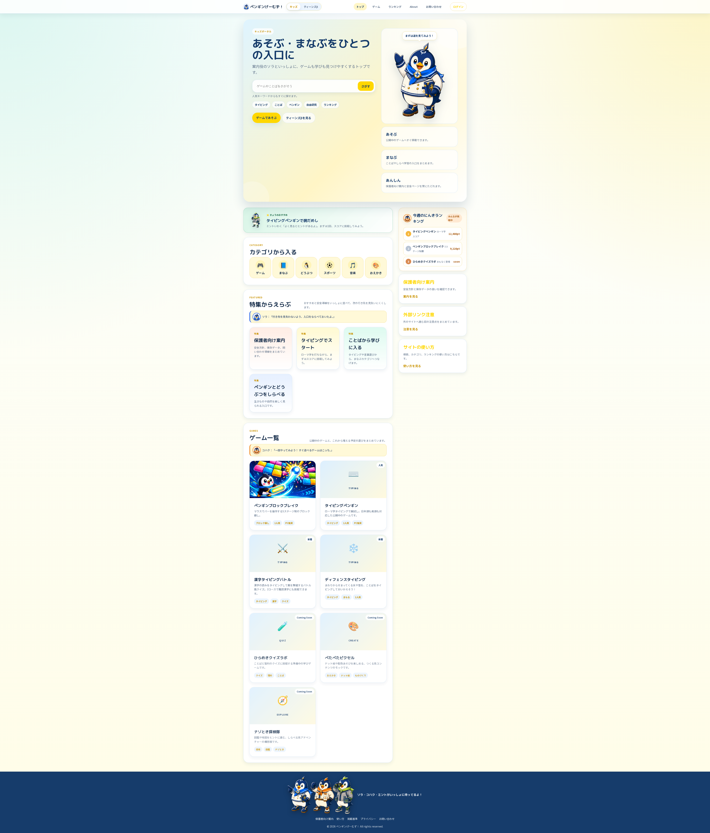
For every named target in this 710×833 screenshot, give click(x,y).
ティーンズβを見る (298, 118)
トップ (360, 7)
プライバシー (368, 819)
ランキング (394, 7)
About (414, 7)
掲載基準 (352, 819)
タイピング (261, 105)
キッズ (293, 7)
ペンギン (294, 105)
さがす (365, 86)
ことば (278, 105)
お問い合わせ (434, 7)
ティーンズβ (311, 7)
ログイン (458, 7)
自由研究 (311, 105)
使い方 (340, 819)
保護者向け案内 (324, 819)
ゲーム (376, 7)
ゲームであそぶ (266, 117)
